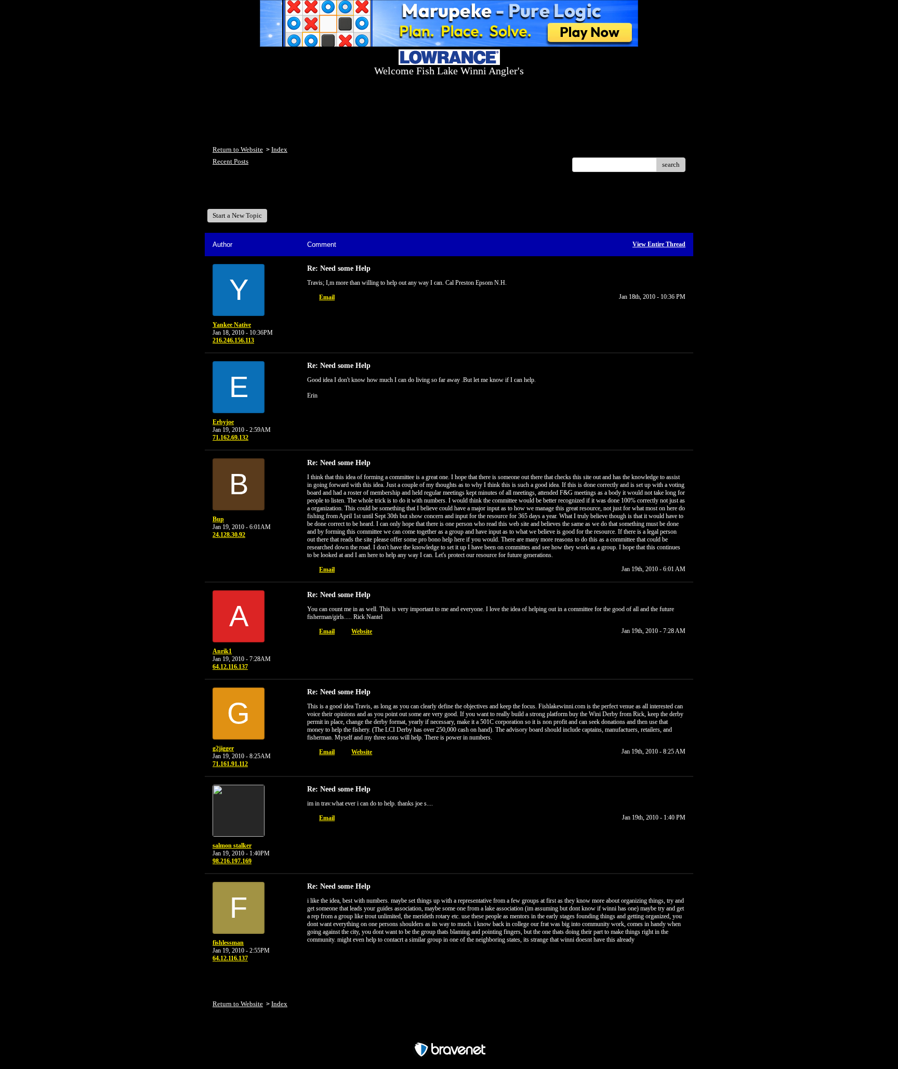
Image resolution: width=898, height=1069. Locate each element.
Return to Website (238, 149)
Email (327, 297)
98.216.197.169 (232, 861)
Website (361, 631)
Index (279, 149)
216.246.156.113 (233, 340)
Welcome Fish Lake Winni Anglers (269, 194)
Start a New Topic (237, 215)
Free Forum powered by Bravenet (449, 1031)
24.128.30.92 (229, 534)
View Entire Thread (658, 244)
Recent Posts (230, 161)
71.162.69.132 (230, 437)
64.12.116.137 (230, 666)
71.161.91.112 (230, 764)
